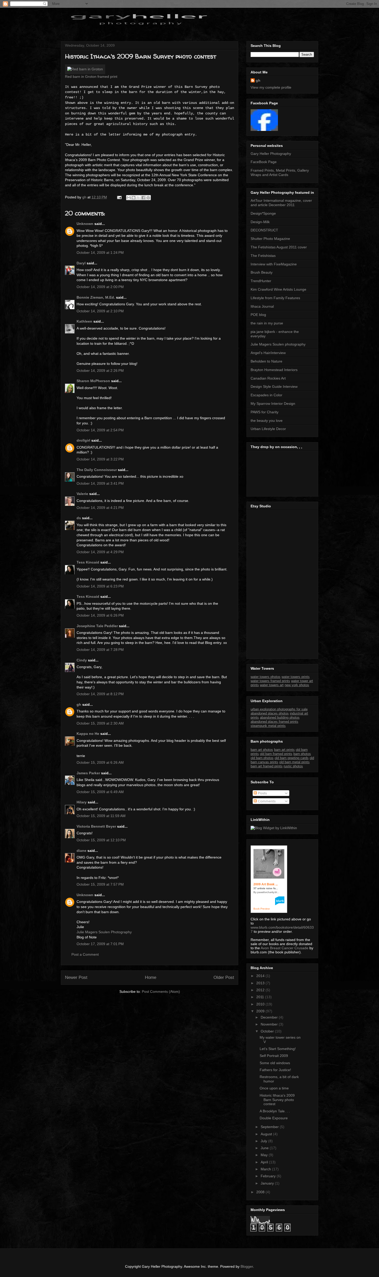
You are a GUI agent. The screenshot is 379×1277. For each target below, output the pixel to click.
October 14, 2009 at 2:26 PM (100, 370)
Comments (266, 801)
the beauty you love (267, 420)
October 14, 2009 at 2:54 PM (100, 430)
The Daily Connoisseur (97, 470)
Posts (262, 793)
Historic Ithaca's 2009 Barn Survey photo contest (277, 1099)
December (270, 1017)
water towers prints (296, 677)
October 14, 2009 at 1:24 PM (100, 252)
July (264, 1141)
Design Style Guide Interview (274, 386)
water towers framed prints (270, 681)
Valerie (82, 494)
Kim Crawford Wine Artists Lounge (278, 289)
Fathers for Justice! (275, 1070)
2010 (261, 1004)
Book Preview (261, 908)
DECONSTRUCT (264, 230)
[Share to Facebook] (143, 197)
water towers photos (266, 677)
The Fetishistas (263, 256)
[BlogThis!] (133, 197)
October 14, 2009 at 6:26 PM (100, 615)
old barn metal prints (294, 762)
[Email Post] (119, 197)
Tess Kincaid (88, 562)
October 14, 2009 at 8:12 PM (100, 694)
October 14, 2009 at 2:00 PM (100, 287)
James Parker (88, 773)
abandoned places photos (270, 713)
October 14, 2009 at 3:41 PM (100, 483)
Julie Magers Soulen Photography (104, 932)
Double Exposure (274, 1118)
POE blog (258, 315)
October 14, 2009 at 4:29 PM (100, 552)
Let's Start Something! (278, 1049)
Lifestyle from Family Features (275, 298)
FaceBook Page (264, 162)
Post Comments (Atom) (161, 991)
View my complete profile (271, 87)
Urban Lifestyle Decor (268, 429)
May (265, 1155)
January (268, 1183)
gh (79, 704)
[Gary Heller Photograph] (264, 130)
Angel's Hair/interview (268, 353)
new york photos (297, 685)
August (267, 1134)
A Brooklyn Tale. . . (275, 1111)
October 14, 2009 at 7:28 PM (100, 650)
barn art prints (284, 750)
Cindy (82, 660)
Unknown (85, 224)
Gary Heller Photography (271, 154)
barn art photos (262, 750)
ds (79, 518)
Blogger (247, 1266)
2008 (261, 1192)
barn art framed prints (267, 766)
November (270, 1024)
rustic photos (293, 766)
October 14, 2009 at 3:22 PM (100, 459)
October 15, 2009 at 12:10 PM (101, 840)
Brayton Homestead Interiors (274, 370)
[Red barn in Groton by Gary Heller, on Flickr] (85, 69)
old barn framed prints (276, 754)
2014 (261, 976)
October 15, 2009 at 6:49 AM (100, 792)
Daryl (81, 263)
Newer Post (76, 977)
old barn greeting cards (292, 758)
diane (81, 850)
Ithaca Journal (262, 306)
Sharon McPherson (93, 381)
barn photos (302, 754)
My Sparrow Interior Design (273, 403)
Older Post (223, 977)
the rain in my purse (267, 323)
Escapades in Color (266, 395)
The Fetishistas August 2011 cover (279, 247)
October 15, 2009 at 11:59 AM (101, 816)
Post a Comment (85, 954)
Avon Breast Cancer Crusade (284, 948)
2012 (261, 990)
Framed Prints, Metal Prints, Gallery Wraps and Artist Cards (280, 172)
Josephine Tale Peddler (97, 626)
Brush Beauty (262, 272)
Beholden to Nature (266, 361)
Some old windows (275, 1063)
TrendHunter (261, 281)
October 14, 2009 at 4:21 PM (100, 508)
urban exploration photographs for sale (279, 709)
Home (150, 977)
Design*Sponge (263, 213)
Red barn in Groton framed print (91, 76)
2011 (260, 997)
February (269, 1176)
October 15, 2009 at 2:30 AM (100, 723)
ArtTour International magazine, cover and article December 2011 (281, 202)
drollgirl (83, 440)
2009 (261, 1011)
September (270, 1127)
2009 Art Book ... (265, 884)
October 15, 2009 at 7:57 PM (100, 884)
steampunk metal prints (268, 726)
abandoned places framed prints (274, 722)
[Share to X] (138, 197)
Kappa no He (88, 734)
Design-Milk (260, 222)
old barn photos (262, 758)
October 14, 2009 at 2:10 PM (100, 311)
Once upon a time (274, 1088)
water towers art (272, 685)
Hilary (82, 802)
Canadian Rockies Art (268, 378)
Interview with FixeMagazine (274, 264)
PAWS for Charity (264, 412)
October (268, 1031)
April (265, 1162)
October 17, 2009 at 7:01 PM (100, 944)
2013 (261, 983)
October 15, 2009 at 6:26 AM (100, 762)
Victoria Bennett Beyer (96, 826)
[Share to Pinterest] (148, 197)
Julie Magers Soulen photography (278, 344)
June (265, 1148)
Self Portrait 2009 (274, 1056)
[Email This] (128, 197)
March (266, 1169)
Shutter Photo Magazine (270, 239)
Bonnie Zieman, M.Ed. (96, 297)
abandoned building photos (280, 717)
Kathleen (84, 321)
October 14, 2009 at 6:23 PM (100, 586)
